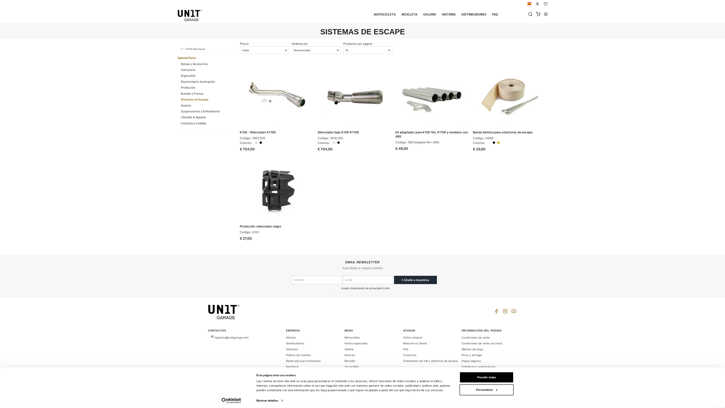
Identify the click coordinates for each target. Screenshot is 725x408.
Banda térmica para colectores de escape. (503, 132)
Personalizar (484, 389)
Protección (188, 87)
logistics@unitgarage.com (232, 337)
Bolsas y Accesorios (194, 64)
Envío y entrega (472, 355)
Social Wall (351, 366)
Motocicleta (385, 14)
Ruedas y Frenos (192, 93)
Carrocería (188, 70)
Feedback (292, 366)
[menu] (546, 14)
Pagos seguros (471, 360)
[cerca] (530, 14)
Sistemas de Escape (194, 99)
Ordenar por (300, 44)
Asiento (186, 105)
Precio (244, 44)
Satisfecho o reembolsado (479, 366)
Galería (429, 14)
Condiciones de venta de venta (482, 343)
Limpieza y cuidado (193, 123)
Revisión (350, 360)
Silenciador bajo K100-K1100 (338, 132)
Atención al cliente (415, 343)
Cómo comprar (412, 337)
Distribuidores (473, 14)
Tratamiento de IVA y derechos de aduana (430, 360)
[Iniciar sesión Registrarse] (537, 4)
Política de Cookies (298, 355)
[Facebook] (496, 312)
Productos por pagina (357, 44)
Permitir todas (486, 377)
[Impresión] (300, 70)
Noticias (350, 355)
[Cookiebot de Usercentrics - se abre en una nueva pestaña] (231, 400)
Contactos (409, 355)
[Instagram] (504, 312)
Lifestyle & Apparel (193, 117)
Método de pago (472, 349)
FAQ (405, 349)
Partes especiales (356, 343)
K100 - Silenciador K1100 (258, 132)
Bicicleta (409, 14)
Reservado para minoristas (303, 360)
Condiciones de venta (476, 337)
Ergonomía (188, 75)
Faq (495, 14)
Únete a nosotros (416, 280)
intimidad (292, 349)
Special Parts (187, 58)
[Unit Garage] (224, 312)
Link (386, 288)
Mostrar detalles (267, 400)
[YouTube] (513, 312)
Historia (449, 14)
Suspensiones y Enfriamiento (200, 111)
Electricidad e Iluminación (198, 81)
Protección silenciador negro (260, 226)
